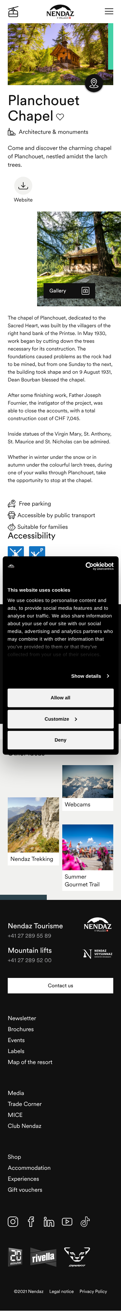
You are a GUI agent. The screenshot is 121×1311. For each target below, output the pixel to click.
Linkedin (49, 1222)
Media (16, 1093)
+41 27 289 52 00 (30, 960)
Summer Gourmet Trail (82, 880)
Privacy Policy (93, 1291)
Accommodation (29, 1167)
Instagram (13, 1222)
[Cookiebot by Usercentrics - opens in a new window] (86, 566)
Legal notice (61, 1291)
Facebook (31, 1222)
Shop (14, 1156)
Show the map (94, 83)
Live (13, 11)
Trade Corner (25, 1104)
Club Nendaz (24, 1125)
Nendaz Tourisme (97, 924)
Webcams (78, 804)
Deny (60, 740)
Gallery (57, 291)
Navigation (109, 11)
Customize (57, 719)
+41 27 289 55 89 (29, 935)
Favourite (60, 117)
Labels (16, 1051)
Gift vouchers (25, 1189)
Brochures (21, 1029)
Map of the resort (30, 1062)
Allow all (60, 698)
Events (16, 1040)
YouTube (67, 1222)
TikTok (85, 1222)
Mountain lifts (30, 950)
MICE (15, 1115)
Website (23, 200)
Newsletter (22, 1018)
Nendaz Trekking (31, 858)
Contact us (60, 985)
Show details (86, 676)
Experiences (23, 1178)
